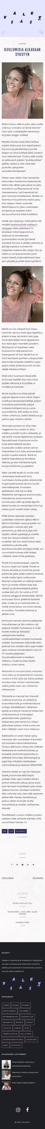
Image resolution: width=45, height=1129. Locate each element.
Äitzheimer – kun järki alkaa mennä (22, 913)
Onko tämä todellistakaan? (23, 1083)
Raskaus (19, 1022)
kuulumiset (21, 831)
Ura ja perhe (26, 1034)
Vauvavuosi (32, 1039)
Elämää (6, 1005)
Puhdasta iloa (27, 1017)
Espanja (15, 1005)
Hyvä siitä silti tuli (22, 903)
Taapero (17, 1028)
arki (4, 831)
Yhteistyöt (16, 1045)
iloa (11, 831)
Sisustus (7, 1028)
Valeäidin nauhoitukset (13, 1039)
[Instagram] (18, 1110)
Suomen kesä (22, 922)
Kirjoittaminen (9, 1011)
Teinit (26, 1028)
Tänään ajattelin (10, 1034)
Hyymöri (26, 1005)
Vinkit (5, 1045)
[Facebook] (27, 1110)
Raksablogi (8, 1022)
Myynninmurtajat (10, 1017)
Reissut (29, 1022)
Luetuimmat (24, 1011)
